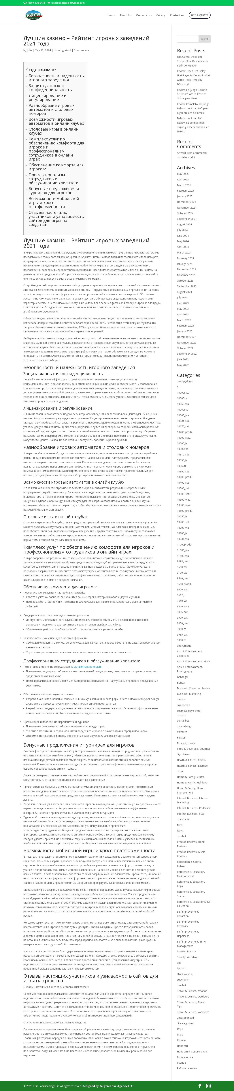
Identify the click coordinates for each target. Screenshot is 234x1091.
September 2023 (187, 286)
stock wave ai (185, 974)
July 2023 (182, 297)
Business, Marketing (189, 693)
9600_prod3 (184, 584)
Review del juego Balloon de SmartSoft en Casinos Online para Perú (192, 94)
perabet (181, 836)
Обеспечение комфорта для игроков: (56, 166)
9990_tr (181, 640)
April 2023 (183, 314)
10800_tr (182, 533)
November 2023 (186, 275)
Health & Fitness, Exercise (192, 765)
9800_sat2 (183, 606)
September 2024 (187, 218)
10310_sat (183, 454)
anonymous (184, 645)
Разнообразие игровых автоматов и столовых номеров (52, 109)
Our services (144, 15)
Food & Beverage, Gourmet (193, 748)
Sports (181, 968)
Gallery (160, 15)
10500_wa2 (183, 499)
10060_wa (183, 404)
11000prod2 (184, 544)
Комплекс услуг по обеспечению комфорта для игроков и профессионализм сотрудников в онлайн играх (56, 149)
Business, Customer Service (193, 688)
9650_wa (182, 600)
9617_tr (181, 595)
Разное (181, 1062)
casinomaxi (183, 705)
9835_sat (182, 612)
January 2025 (184, 196)
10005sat (182, 398)
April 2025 (183, 179)
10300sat (182, 449)
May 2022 (183, 365)
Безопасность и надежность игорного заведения (56, 77)
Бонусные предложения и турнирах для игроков (54, 190)
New (179, 825)
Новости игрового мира (192, 1051)
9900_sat (182, 617)
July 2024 (182, 230)
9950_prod (183, 623)
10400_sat (183, 482)
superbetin (183, 979)
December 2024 (186, 202)
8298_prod (183, 561)
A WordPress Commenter (192, 153)
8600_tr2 (182, 567)
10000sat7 (183, 392)
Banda (181, 682)
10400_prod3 (184, 477)
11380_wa (183, 550)
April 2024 (183, 247)
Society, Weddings (188, 957)
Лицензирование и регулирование (48, 97)
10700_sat (183, 522)
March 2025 (184, 185)
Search (205, 39)
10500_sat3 (183, 494)
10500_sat (183, 488)
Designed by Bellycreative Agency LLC (107, 1086)
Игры (180, 1034)
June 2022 (183, 359)
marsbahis (183, 819)
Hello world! (188, 157)
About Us (125, 15)
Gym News (183, 754)
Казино (181, 1040)
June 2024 (183, 235)
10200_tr (182, 443)
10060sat (182, 409)
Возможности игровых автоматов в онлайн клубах (56, 121)
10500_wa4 (183, 505)
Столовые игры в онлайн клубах (53, 131)
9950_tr (181, 629)
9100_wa (182, 572)
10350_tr (182, 460)
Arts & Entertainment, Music (193, 661)
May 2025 (183, 174)
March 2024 (184, 252)
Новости (182, 1046)
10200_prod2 (184, 432)
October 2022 (185, 348)
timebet (181, 985)
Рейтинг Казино (187, 1068)
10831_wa (183, 539)
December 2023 (186, 269)
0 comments (81, 50)
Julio (29, 50)
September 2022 (187, 353)
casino (181, 699)
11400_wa (183, 556)
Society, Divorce (186, 951)
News (180, 830)
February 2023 (185, 325)
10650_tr (182, 516)
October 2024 (185, 213)
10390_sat (183, 471)
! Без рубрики (185, 381)
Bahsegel (182, 677)
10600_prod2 (184, 510)
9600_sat (182, 589)
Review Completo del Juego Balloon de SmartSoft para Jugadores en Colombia (193, 108)
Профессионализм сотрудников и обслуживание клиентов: (53, 178)
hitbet (180, 771)
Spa (179, 962)
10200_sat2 (183, 437)
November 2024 (186, 207)
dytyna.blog (183, 726)
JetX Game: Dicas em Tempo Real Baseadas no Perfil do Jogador (192, 61)
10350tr (181, 466)
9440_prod (183, 578)
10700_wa (183, 527)
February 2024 (185, 258)
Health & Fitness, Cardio (191, 760)
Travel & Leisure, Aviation (192, 991)
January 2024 (184, 264)
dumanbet (183, 720)
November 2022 (186, 342)
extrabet (182, 732)
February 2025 (185, 190)
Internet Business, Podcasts (193, 808)
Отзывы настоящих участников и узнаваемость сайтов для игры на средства (56, 218)
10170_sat (183, 426)
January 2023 (184, 331)
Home (111, 15)
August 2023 (184, 292)
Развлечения (185, 1057)
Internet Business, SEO (190, 813)
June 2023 (183, 303)
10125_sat (183, 420)
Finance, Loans (186, 743)
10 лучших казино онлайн (86, 666)
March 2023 (184, 320)
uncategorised (185, 1017)
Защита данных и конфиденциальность (50, 87)
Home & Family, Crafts (190, 777)
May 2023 (183, 308)
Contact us (177, 15)
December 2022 (186, 337)
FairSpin (181, 737)
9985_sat (182, 634)
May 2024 (183, 241)
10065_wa (183, 415)
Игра (180, 1029)
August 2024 (184, 224)
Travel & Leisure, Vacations (193, 1012)
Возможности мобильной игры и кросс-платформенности (54, 202)
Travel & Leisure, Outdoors (193, 996)
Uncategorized (62, 50)
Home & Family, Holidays (192, 782)
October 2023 (185, 280)
